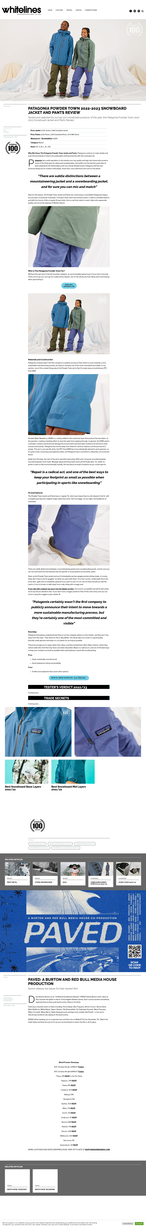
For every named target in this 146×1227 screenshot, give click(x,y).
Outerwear (6, 106)
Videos (5, 977)
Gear (50, 10)
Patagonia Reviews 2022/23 (85, 843)
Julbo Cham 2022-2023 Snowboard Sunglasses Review (128, 873)
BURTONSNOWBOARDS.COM (97, 1149)
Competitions (91, 10)
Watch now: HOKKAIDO (17, 1181)
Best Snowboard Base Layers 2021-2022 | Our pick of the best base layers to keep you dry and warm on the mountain (26, 785)
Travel (69, 10)
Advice (79, 10)
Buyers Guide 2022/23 (37, 843)
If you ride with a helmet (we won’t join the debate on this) (51, 589)
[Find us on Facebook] (130, 11)
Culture (59, 10)
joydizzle (6, 132)
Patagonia (38, 160)
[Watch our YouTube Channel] (134, 11)
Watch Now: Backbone (45, 1181)
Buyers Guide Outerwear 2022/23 (60, 843)
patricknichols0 (8, 1000)
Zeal (73, 873)
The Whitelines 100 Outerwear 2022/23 (65, 848)
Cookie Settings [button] (128, 1223)
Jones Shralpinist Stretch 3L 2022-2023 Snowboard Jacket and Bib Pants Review (100, 874)
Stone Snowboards (45, 873)
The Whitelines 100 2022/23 (39, 848)
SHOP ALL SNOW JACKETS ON (62, 677)
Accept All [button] (139, 1223)
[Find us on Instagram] (139, 11)
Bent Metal (17, 873)
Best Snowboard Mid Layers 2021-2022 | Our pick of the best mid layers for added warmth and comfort (73, 785)
